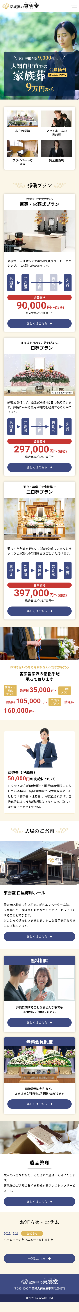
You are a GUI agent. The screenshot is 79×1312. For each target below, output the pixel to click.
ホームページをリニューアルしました (28, 1239)
